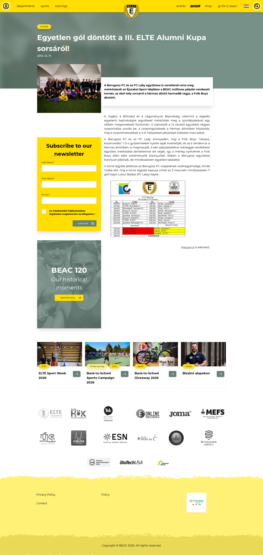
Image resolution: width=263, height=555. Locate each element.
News (195, 6)
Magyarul (187, 247)
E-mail (46, 194)
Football (44, 26)
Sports (45, 6)
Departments (26, 6)
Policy (105, 494)
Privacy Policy (45, 494)
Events (181, 6)
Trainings (61, 6)
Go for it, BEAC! (227, 6)
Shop (208, 6)
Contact (41, 503)
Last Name (48, 162)
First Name (48, 178)
